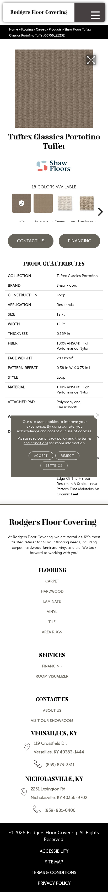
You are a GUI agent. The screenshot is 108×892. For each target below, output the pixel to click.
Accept (41, 455)
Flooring (27, 29)
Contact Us (31, 241)
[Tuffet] (21, 203)
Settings (54, 465)
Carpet (41, 29)
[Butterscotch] (43, 203)
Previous (8, 204)
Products (55, 29)
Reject (67, 455)
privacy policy (55, 438)
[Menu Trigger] (95, 15)
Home (13, 29)
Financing (79, 241)
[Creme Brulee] (65, 203)
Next (100, 204)
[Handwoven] (87, 203)
